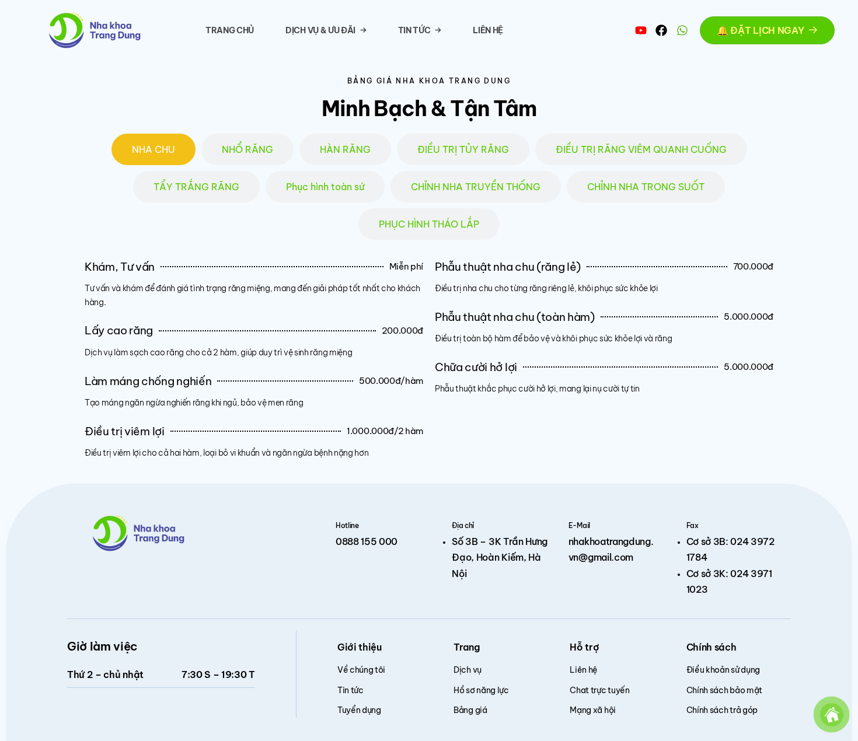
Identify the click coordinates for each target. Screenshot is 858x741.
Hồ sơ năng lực (481, 690)
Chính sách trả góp (722, 710)
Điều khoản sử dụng (723, 670)
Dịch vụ (468, 670)
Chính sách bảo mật (724, 690)
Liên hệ (488, 30)
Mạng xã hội (592, 710)
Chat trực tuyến (599, 690)
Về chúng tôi (361, 670)
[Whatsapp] (682, 30)
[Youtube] (641, 30)
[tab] (153, 149)
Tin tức (414, 30)
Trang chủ (229, 30)
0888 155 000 (366, 541)
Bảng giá (470, 710)
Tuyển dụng (359, 710)
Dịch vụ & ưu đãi (320, 30)
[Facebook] (661, 30)
